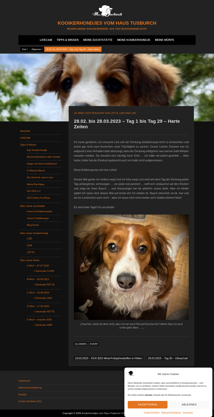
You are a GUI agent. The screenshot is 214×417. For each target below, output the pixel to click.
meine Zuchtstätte (98, 40)
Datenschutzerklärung (171, 412)
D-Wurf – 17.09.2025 (38, 306)
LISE (29, 238)
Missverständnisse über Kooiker (44, 156)
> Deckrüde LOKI (43, 298)
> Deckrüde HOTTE (44, 311)
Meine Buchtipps (35, 184)
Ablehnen (189, 404)
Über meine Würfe (29, 260)
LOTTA (30, 252)
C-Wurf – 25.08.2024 (38, 292)
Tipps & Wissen (68, 40)
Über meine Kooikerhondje (34, 233)
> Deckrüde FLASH (44, 271)
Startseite (25, 131)
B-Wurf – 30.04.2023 (38, 279)
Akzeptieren (147, 404)
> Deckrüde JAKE (43, 325)
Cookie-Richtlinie (151, 412)
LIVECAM (46, 40)
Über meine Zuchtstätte (32, 206)
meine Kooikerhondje (133, 40)
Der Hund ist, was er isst (40, 177)
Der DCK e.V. (34, 191)
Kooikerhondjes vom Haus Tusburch (107, 23)
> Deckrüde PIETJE (44, 284)
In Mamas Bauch (36, 170)
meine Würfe (164, 40)
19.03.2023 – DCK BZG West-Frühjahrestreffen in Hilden (108, 358)
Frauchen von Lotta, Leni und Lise (113, 113)
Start (25, 49)
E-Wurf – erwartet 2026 (39, 319)
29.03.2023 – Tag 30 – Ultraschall (168, 358)
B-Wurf (94, 344)
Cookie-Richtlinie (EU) (30, 401)
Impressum (188, 412)
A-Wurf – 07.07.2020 (38, 265)
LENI (29, 245)
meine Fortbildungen (38, 218)
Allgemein (36, 49)
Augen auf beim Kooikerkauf (42, 163)
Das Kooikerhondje (37, 150)
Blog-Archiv (33, 225)
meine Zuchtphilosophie (39, 211)
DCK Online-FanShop (38, 197)
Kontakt (22, 394)
